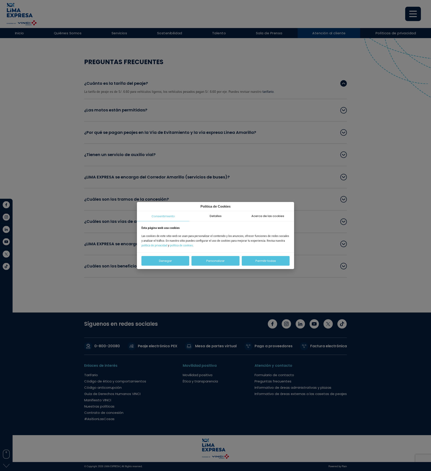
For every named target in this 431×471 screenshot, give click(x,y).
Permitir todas (265, 261)
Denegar (165, 261)
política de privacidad (154, 245)
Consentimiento (163, 216)
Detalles (216, 216)
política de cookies (181, 245)
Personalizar (215, 261)
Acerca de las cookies (267, 216)
